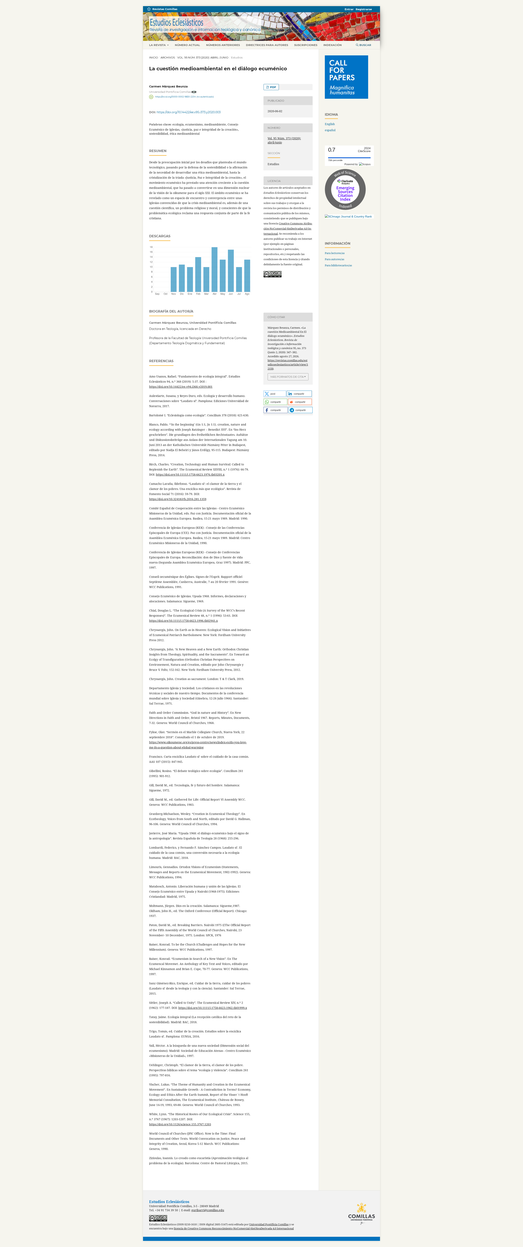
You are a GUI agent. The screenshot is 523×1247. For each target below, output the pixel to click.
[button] (275, 394)
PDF (272, 87)
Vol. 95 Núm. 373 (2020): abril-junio (202, 57)
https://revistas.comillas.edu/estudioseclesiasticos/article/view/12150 (288, 364)
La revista (158, 45)
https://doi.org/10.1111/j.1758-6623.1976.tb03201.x (190, 474)
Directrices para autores (267, 45)
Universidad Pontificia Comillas (269, 1224)
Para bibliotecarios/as (338, 265)
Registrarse (364, 9)
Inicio (153, 57)
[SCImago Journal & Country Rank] (348, 216)
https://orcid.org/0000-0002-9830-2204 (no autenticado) (184, 96)
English (330, 124)
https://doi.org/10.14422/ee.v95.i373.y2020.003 (189, 112)
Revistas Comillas (164, 9)
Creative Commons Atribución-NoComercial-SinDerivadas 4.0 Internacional (288, 228)
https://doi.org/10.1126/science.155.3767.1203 (180, 1124)
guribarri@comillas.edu (207, 1210)
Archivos (168, 57)
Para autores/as (334, 259)
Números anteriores (223, 45)
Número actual (187, 45)
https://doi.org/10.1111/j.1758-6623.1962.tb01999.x (212, 1008)
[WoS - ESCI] (345, 209)
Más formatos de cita (287, 376)
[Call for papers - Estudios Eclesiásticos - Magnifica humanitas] (346, 98)
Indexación (332, 45)
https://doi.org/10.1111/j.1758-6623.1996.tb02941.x (183, 621)
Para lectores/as (335, 253)
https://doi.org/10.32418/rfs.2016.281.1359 (177, 499)
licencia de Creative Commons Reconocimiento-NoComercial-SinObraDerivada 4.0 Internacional (234, 1228)
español (330, 130)
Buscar (365, 45)
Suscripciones (305, 45)
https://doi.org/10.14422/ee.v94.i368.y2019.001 (180, 387)
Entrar (349, 9)
